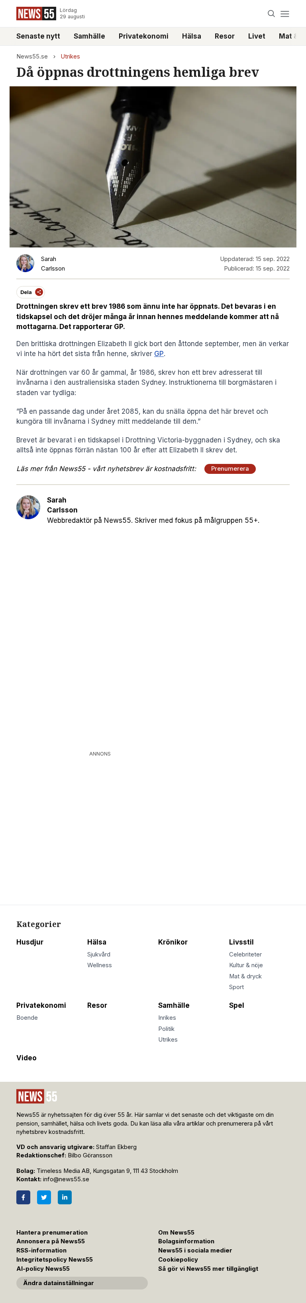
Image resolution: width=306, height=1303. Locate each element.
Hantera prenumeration (52, 1232)
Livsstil (241, 942)
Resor (225, 36)
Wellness (99, 965)
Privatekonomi (144, 36)
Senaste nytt (38, 36)
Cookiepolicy (178, 1259)
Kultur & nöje (246, 965)
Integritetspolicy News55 (54, 1259)
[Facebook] (23, 1197)
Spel (236, 1005)
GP (159, 354)
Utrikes (70, 56)
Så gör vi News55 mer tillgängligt (209, 1268)
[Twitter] (44, 1197)
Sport (236, 987)
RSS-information (41, 1250)
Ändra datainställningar (58, 1283)
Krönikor (173, 942)
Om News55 (176, 1232)
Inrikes (167, 1017)
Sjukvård (98, 954)
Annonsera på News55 (50, 1241)
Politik (166, 1028)
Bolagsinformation (186, 1241)
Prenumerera (230, 468)
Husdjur (29, 942)
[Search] (272, 14)
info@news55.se (66, 1179)
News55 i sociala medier (195, 1250)
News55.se (32, 56)
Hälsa (191, 36)
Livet (256, 36)
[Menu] (285, 14)
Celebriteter (245, 954)
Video (26, 1058)
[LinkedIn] (65, 1197)
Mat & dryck (245, 976)
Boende (27, 1017)
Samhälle (89, 36)
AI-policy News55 (43, 1268)
